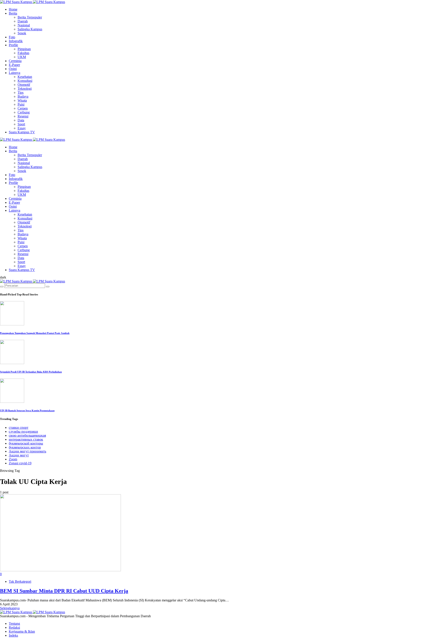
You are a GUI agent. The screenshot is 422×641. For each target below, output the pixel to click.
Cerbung (24, 112)
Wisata (22, 100)
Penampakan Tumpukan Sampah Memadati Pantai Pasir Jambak (34, 333)
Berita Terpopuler (30, 17)
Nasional (24, 25)
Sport (21, 124)
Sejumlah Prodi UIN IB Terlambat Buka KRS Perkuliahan (31, 371)
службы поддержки (23, 431)
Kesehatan (25, 77)
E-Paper (14, 65)
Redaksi (14, 627)
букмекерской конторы (26, 443)
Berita (13, 13)
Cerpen (23, 108)
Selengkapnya (10, 608)
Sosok (22, 33)
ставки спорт (18, 427)
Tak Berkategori (20, 581)
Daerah (23, 21)
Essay (22, 128)
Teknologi (25, 88)
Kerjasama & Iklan (22, 631)
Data (21, 120)
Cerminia (15, 61)
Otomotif (24, 84)
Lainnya (14, 73)
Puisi (21, 104)
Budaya (23, 96)
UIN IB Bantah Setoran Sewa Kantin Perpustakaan (27, 410)
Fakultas (23, 53)
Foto (12, 37)
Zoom (13, 459)
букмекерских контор (25, 447)
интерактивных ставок (26, 439)
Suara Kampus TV (22, 132)
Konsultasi (25, 80)
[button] (3, 277)
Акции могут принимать (27, 451)
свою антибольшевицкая (27, 435)
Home (13, 9)
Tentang (14, 623)
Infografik (16, 41)
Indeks (13, 635)
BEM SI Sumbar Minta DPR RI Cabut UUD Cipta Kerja (64, 591)
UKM (22, 57)
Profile (13, 45)
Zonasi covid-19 (20, 463)
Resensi (23, 116)
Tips (21, 92)
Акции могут (19, 455)
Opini (13, 69)
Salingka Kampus (30, 29)
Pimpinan (24, 49)
